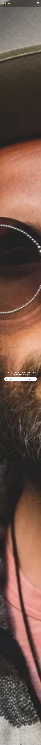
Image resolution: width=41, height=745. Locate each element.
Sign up (32, 379)
